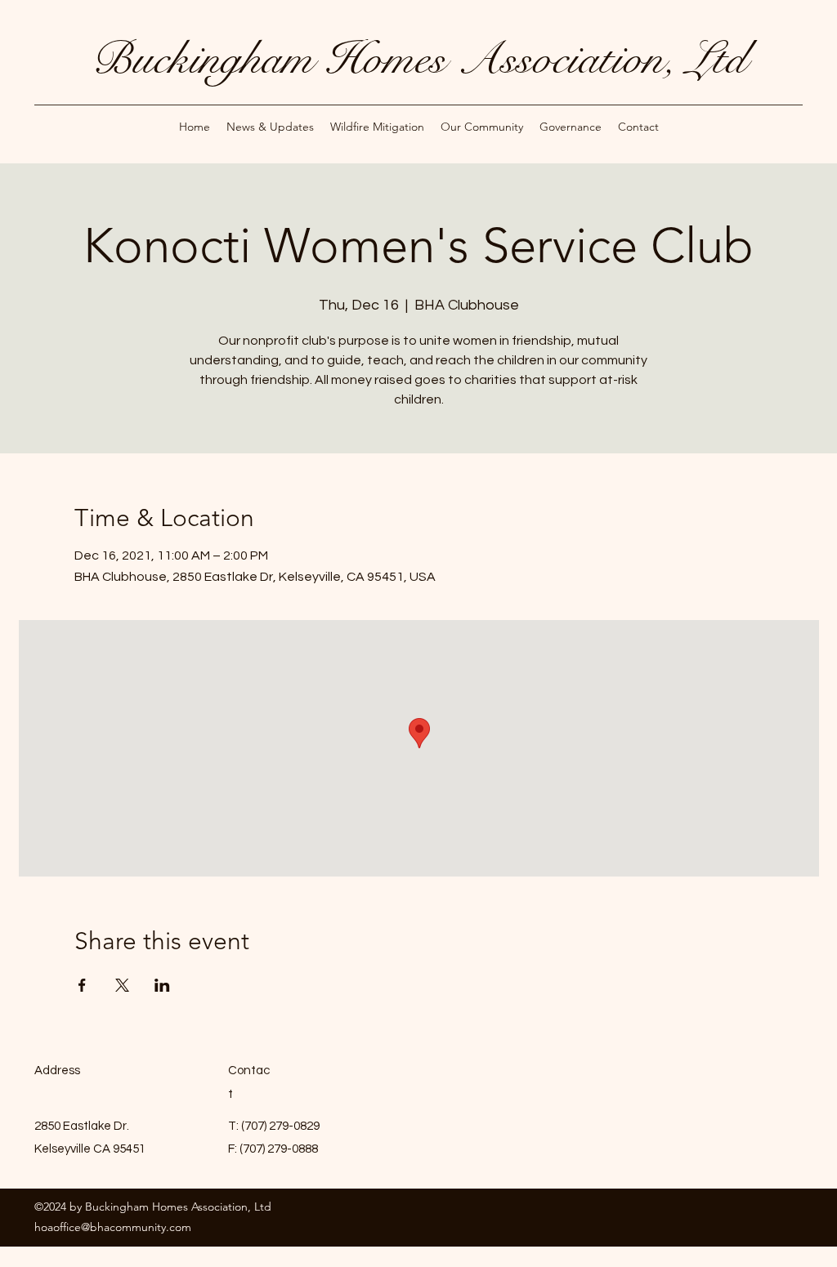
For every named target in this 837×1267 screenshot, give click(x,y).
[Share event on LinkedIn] (162, 985)
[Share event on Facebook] (82, 985)
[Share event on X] (122, 985)
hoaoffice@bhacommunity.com (112, 1227)
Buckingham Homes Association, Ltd (419, 59)
